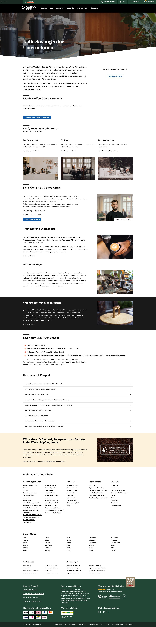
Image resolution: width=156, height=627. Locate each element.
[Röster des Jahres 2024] (130, 582)
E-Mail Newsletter (116, 505)
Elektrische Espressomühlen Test (98, 498)
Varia (112, 547)
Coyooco (47, 547)
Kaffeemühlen (71, 493)
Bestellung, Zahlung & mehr (32, 601)
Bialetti (25, 542)
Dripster (47, 550)
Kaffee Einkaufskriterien (52, 503)
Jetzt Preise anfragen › (32, 219)
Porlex (91, 547)
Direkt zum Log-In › (115, 76)
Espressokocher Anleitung (74, 573)
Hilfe (107, 624)
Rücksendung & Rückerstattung (33, 593)
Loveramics (92, 537)
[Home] (29, 8)
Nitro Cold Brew (49, 493)
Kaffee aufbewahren (51, 565)
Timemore (114, 540)
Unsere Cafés (115, 488)
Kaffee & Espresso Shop (30, 485)
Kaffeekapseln (27, 500)
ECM (68, 537)
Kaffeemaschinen (72, 490)
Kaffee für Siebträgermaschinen (32, 503)
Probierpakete (27, 522)
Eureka (69, 540)
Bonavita (25, 545)
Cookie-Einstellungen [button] (60, 624)
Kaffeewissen (82, 8)
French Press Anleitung (74, 570)
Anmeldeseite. (40, 345)
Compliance (114, 503)
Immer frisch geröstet (51, 500)
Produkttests (93, 485)
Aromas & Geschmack (51, 573)
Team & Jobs (114, 500)
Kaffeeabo (26, 498)
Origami (91, 545)
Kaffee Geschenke (50, 485)
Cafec (25, 550)
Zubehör (70, 8)
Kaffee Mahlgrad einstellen (30, 570)
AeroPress (26, 540)
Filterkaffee (26, 488)
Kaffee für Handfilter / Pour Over (32, 514)
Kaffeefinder (48, 498)
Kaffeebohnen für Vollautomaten (32, 505)
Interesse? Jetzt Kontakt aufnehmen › (37, 117)
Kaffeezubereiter (72, 488)
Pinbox (91, 550)
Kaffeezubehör (71, 498)
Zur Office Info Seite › (68, 151)
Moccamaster (93, 542)
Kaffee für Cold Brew (29, 519)
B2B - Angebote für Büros (52, 508)
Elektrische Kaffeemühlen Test (98, 490)
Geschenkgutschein (51, 488)
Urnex (112, 545)
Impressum (72, 624)
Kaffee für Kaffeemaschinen (31, 517)
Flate (68, 545)
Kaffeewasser (49, 570)
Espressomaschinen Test (96, 488)
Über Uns (94, 8)
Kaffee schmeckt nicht (29, 573)
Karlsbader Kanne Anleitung (97, 570)
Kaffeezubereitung (72, 568)
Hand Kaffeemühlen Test (96, 493)
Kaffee (44, 8)
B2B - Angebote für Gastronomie (54, 510)
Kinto (68, 550)
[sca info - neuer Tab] (124, 596)
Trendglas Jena (115, 542)
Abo (51, 8)
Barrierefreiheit (93, 624)
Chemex (47, 542)
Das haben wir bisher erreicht (119, 493)
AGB (102, 624)
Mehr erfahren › (28, 256)
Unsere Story (114, 485)
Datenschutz (82, 624)
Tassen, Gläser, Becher (73, 503)
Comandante (48, 545)
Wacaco (113, 550)
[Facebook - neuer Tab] (103, 612)
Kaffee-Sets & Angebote (52, 495)
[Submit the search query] (1, 2)
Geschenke (60, 8)
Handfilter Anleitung (95, 565)
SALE (68, 505)
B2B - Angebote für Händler (53, 513)
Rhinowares (114, 537)
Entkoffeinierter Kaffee (29, 493)
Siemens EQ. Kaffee (50, 505)
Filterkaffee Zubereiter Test (97, 495)
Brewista (25, 547)
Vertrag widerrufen (117, 624)
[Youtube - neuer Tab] (108, 612)
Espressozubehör (72, 500)
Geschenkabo (49, 490)
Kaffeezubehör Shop (73, 485)
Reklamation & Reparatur (31, 597)
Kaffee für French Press (30, 508)
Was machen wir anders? (118, 490)
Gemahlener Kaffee (28, 495)
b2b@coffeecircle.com (36, 211)
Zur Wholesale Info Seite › (107, 151)
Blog (112, 498)
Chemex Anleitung (94, 573)
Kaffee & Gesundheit (51, 568)
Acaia (24, 537)
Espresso (25, 490)
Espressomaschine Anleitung (97, 568)
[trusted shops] (102, 597)
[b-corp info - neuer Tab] (114, 597)
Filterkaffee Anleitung (73, 565)
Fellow (69, 542)
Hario (68, 547)
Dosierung (26, 568)
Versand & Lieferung (30, 590)
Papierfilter (70, 495)
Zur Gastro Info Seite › (31, 151)
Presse (113, 495)
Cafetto (47, 540)
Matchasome (92, 540)
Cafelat (47, 537)
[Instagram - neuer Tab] (99, 612)
